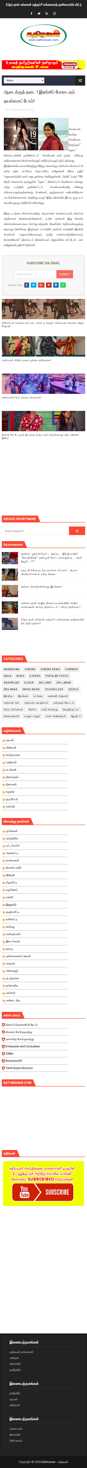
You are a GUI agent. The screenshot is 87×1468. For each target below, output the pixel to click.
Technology (54, 689)
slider (29, 682)
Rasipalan (11, 682)
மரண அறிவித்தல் (56, 716)
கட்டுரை (38, 696)
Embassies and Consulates (22, 1046)
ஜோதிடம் (76, 716)
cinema (30, 669)
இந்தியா (8, 696)
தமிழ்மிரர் (15, 1393)
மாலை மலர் (16, 1428)
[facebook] (31, 13)
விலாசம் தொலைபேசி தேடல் (21, 1024)
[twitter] (39, 13)
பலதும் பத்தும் (32, 716)
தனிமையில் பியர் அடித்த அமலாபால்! (21, 397)
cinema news (17, 109)
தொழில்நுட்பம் (71, 709)
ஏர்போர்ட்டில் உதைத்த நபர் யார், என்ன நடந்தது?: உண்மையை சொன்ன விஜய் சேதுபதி (43, 324)
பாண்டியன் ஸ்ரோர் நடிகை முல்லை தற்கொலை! (26, 360)
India (8, 676)
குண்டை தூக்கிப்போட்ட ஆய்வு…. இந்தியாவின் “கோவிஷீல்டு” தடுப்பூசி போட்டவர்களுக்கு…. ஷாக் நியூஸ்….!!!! (51, 557)
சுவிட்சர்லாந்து (49, 709)
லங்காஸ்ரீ (15, 1363)
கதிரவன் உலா (11, 702)
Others (34, 676)
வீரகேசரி (15, 1405)
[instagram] (54, 13)
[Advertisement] (44, 483)
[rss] (47, 13)
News (20, 676)
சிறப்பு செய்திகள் (13, 709)
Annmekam (12, 669)
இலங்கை (23, 696)
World (74, 689)
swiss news (31, 689)
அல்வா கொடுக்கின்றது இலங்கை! (42, 586)
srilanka (10, 689)
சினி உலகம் (16, 1440)
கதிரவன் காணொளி (21, 1352)
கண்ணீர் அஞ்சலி (58, 696)
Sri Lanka (63, 682)
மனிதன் (14, 1357)
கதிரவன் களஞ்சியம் (36, 702)
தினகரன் (15, 1434)
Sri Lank (45, 682)
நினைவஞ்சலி (11, 716)
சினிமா (30, 109)
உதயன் (14, 1399)
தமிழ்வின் (15, 1369)
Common (71, 669)
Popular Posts (57, 676)
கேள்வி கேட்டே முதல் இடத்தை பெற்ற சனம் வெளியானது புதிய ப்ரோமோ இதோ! (40, 436)
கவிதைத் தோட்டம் (63, 702)
